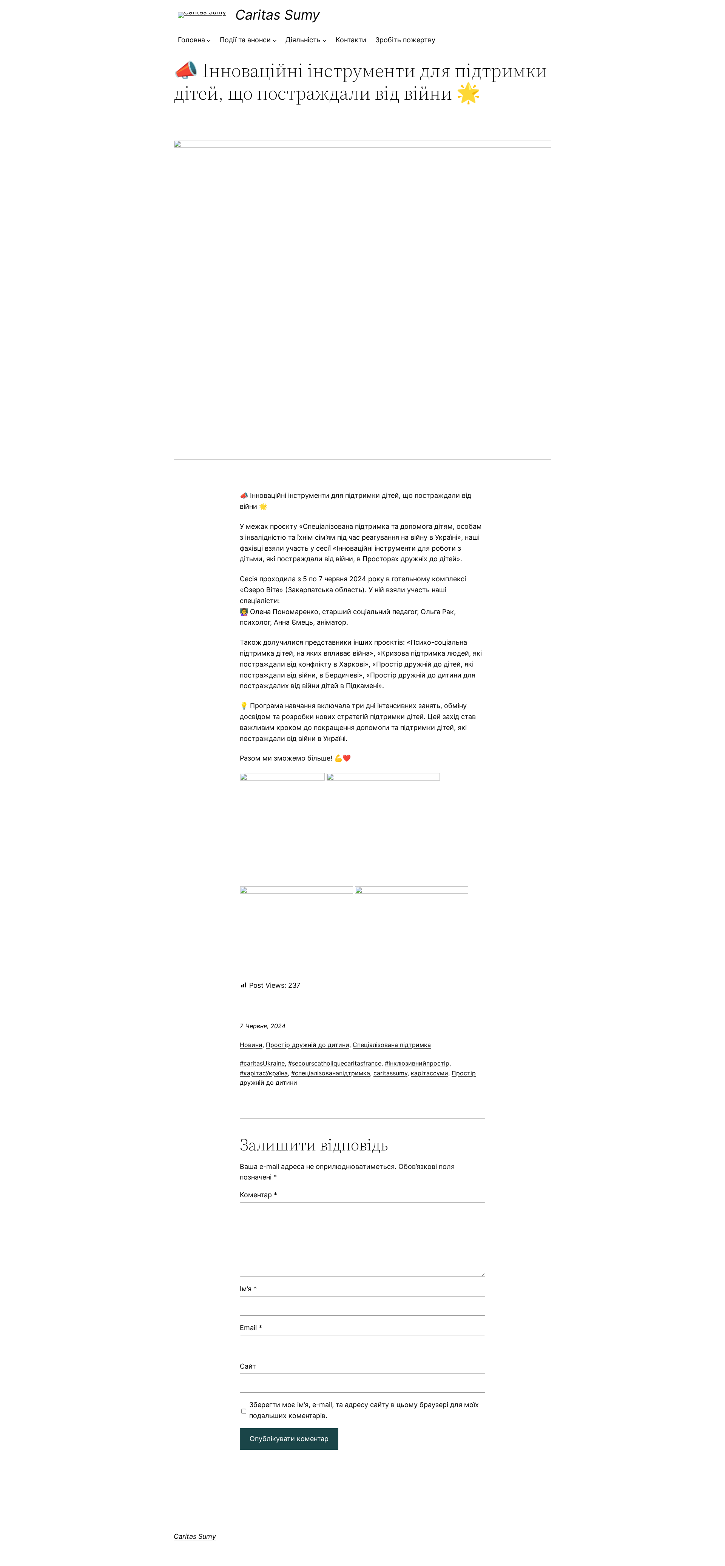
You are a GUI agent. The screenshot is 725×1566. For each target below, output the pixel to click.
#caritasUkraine (262, 1063)
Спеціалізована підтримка (392, 1045)
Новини (251, 1045)
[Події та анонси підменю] (275, 40)
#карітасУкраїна (264, 1073)
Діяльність (303, 40)
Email (251, 1328)
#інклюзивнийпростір (417, 1063)
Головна (191, 40)
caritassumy (390, 1073)
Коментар (258, 1195)
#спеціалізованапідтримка (330, 1073)
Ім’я (248, 1289)
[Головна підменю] (209, 40)
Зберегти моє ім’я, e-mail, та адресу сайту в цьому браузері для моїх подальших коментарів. (364, 1410)
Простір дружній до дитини (307, 1045)
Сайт (248, 1366)
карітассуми (429, 1073)
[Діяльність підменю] (324, 40)
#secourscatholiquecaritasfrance (334, 1063)
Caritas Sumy (277, 14)
